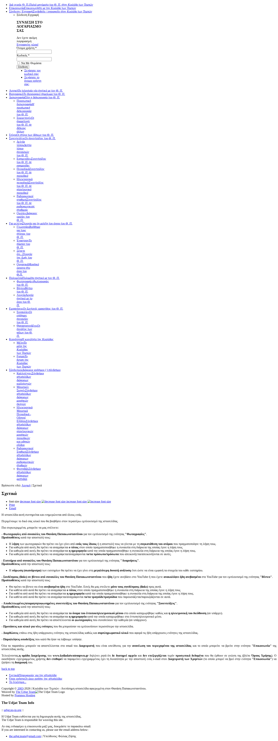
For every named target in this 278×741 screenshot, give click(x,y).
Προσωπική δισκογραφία (25, 107)
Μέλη (24, 348)
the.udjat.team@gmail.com (25, 736)
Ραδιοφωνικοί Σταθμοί (28, 457)
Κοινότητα (31, 339)
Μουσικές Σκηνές (27, 395)
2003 (20, 688)
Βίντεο (25, 290)
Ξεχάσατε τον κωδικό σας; (32, 72)
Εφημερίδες (31, 162)
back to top (8, 668)
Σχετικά (33, 675)
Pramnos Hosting (25, 695)
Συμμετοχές (25, 124)
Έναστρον (24, 244)
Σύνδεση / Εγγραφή (50, 11)
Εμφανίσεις (36, 308)
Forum (24, 361)
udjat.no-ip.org (12, 710)
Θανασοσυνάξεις (28, 330)
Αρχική (36, 90)
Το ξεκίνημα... (17, 682)
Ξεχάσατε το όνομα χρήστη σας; (32, 81)
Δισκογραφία (34, 97)
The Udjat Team (25, 691)
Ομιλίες (27, 217)
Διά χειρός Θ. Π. (51, 4)
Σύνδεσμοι (35, 370)
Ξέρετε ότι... (24, 256)
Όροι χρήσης (35, 678)
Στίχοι (31, 134)
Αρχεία (25, 300)
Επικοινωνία (42, 8)
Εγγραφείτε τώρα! (27, 44)
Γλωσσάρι (28, 232)
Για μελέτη (40, 223)
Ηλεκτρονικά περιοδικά (30, 186)
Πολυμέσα (34, 278)
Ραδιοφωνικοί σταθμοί (29, 203)
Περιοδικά (30, 172)
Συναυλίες (24, 317)
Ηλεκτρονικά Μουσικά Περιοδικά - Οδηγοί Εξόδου (27, 426)
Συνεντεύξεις (32, 138)
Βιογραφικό (37, 94)
